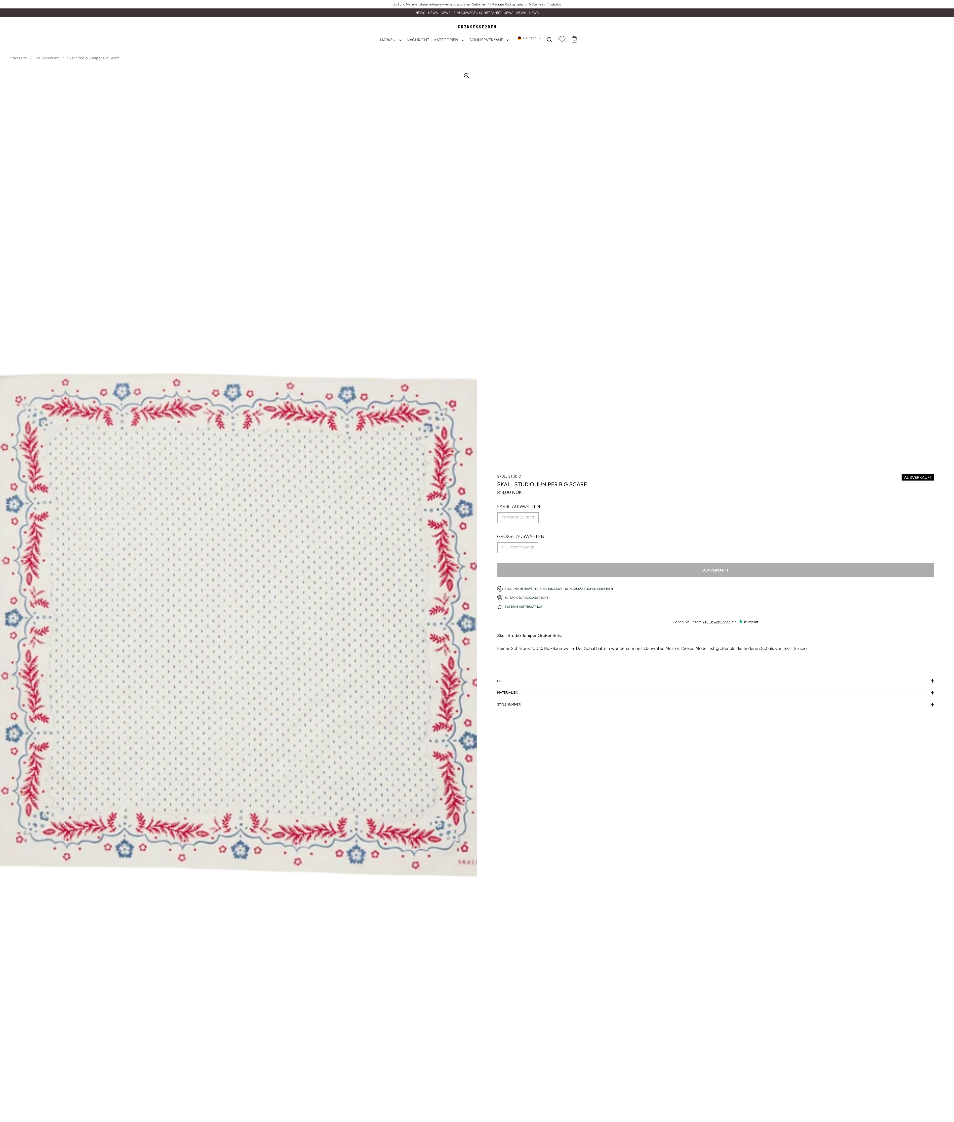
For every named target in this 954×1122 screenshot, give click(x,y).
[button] (529, 38)
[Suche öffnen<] (549, 39)
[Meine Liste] (561, 39)
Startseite (18, 58)
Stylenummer (509, 704)
